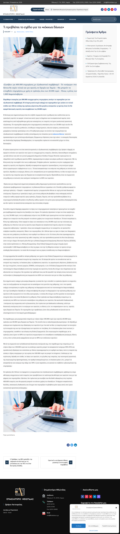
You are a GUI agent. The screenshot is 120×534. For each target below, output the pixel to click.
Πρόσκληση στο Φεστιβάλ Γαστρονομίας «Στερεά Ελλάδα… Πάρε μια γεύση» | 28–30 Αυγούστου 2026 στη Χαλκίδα (100, 74)
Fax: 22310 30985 (52, 509)
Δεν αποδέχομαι (93, 526)
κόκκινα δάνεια (58, 134)
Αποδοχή (78, 526)
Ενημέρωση (61, 19)
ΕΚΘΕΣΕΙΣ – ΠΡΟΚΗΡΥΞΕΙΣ (46, 19)
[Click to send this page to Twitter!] (71, 445)
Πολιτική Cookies (93, 530)
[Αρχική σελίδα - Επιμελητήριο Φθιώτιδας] (20, 494)
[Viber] (115, 9)
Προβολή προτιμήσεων (109, 526)
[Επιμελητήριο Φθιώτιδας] (13, 10)
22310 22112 (80, 2)
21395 (86, 2)
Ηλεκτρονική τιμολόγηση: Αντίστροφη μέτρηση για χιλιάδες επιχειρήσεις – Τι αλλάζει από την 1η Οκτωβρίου (99, 48)
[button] (116, 507)
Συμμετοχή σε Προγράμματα (26, 19)
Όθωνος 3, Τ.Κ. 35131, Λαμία (61, 2)
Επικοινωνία (72, 19)
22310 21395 (51, 507)
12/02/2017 (7, 32)
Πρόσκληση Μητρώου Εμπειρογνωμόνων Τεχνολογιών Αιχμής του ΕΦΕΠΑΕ (68, 9)
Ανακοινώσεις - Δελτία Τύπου (25, 32)
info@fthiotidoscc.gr (110, 2)
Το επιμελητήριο (8, 19)
